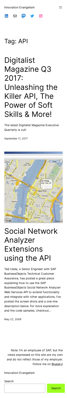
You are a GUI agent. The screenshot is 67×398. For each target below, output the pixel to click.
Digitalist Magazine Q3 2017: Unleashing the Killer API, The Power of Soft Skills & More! (31, 87)
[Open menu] (60, 7)
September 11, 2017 (16, 138)
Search (9, 381)
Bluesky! (57, 364)
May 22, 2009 (12, 319)
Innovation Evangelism (19, 7)
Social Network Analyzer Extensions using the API (31, 245)
